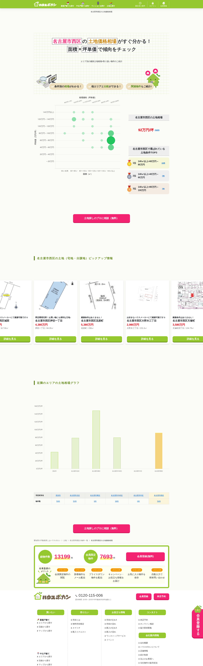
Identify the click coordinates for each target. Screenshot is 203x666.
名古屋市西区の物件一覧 (79, 540)
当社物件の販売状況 (149, 663)
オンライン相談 (147, 624)
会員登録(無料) (145, 556)
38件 (117, 501)
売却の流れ (111, 624)
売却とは (76, 620)
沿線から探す (44, 627)
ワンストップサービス (116, 636)
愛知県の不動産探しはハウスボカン (47, 540)
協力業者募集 (146, 628)
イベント (110, 640)
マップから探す (45, 631)
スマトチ (76, 628)
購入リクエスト (79, 632)
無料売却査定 (78, 624)
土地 (65, 540)
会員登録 (143, 596)
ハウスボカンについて (150, 647)
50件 (58, 501)
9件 (95, 501)
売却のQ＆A (111, 620)
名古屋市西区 (159, 495)
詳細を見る (55, 338)
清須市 (58, 495)
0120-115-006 (91, 595)
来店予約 (161, 596)
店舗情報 (144, 651)
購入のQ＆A (111, 628)
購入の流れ (111, 632)
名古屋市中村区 (117, 495)
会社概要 (144, 643)
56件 (159, 501)
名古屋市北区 (75, 495)
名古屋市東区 (95, 495)
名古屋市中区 (138, 495)
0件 (138, 501)
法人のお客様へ (147, 659)
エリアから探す (45, 623)
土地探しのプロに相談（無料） (101, 218)
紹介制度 (144, 655)
